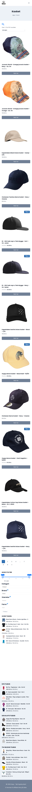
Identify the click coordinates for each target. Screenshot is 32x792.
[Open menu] (28, 3)
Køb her (16, 73)
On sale (6, 581)
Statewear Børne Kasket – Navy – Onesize (15, 416)
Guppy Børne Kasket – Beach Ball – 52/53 (15, 374)
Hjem (14, 15)
